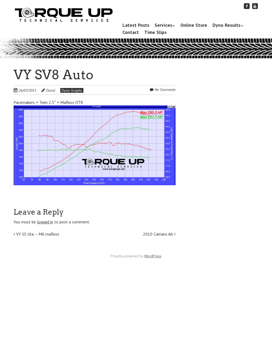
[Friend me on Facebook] (246, 6)
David (50, 90)
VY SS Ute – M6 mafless (37, 234)
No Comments (165, 89)
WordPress (153, 256)
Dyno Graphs (72, 90)
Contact (130, 32)
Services (163, 25)
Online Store (193, 25)
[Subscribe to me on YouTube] (255, 6)
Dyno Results (226, 25)
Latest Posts (135, 25)
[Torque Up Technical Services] (63, 14)
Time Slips (155, 32)
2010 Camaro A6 (158, 234)
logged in (45, 221)
